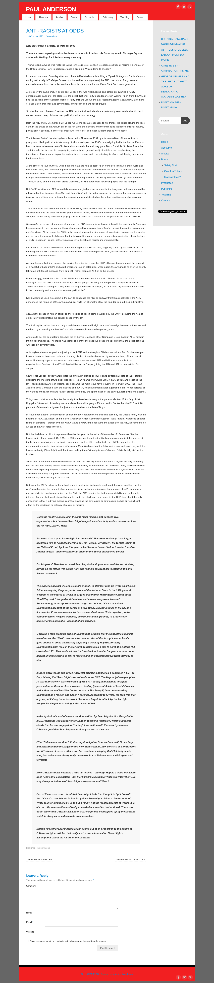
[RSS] (189, 7)
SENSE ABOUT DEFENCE (130, 860)
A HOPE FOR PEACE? (39, 860)
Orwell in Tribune (173, 171)
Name (29, 913)
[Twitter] (183, 7)
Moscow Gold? (172, 177)
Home (28, 17)
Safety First (170, 165)
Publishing (108, 17)
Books (74, 17)
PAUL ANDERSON (51, 9)
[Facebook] (178, 7)
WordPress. (128, 974)
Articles (59, 17)
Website (30, 932)
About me (43, 17)
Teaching (124, 17)
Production (90, 17)
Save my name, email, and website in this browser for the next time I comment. (68, 941)
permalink (45, 848)
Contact (140, 17)
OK (184, 120)
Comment (30, 888)
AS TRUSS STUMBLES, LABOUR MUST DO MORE (175, 54)
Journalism (51, 36)
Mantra (116, 974)
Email (29, 922)
